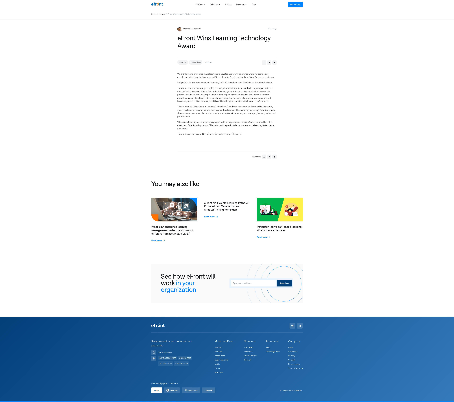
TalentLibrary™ (250, 356)
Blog (254, 4)
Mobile (217, 364)
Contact (291, 360)
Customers (292, 352)
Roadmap (219, 372)
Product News (196, 62)
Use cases (248, 347)
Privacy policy (294, 364)
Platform (218, 347)
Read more (156, 240)
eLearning (161, 14)
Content (247, 360)
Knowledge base (273, 352)
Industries (248, 352)
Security (291, 356)
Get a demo (295, 4)
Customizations (221, 360)
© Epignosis (284, 390)
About (290, 347)
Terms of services (295, 368)
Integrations (220, 356)
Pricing (228, 4)
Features (218, 352)
